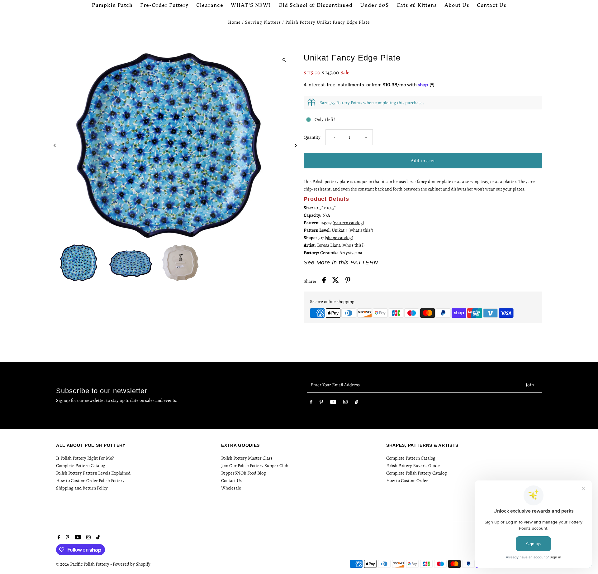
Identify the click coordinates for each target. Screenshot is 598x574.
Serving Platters (263, 22)
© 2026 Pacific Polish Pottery (83, 564)
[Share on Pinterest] (347, 281)
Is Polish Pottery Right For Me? (85, 458)
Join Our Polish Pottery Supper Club (254, 465)
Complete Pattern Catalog (80, 465)
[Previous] (55, 145)
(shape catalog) (339, 237)
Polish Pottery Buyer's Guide (413, 465)
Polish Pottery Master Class (247, 458)
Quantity (312, 137)
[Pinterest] (321, 403)
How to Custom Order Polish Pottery (90, 480)
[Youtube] (333, 403)
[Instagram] (345, 403)
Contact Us (231, 480)
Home (234, 22)
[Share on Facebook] (324, 281)
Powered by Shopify (131, 564)
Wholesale (231, 488)
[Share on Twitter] (335, 281)
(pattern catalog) (348, 222)
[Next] (295, 145)
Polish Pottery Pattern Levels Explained (93, 473)
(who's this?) (353, 245)
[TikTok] (356, 403)
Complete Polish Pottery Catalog (416, 473)
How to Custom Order (407, 480)
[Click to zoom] (284, 60)
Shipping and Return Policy (82, 488)
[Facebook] (311, 403)
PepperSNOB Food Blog (243, 473)
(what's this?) (361, 230)
